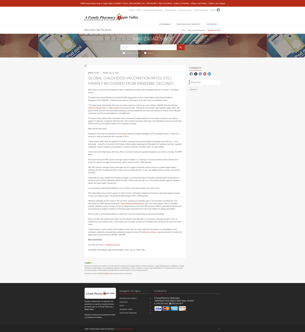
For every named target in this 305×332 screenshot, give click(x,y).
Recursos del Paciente (188, 24)
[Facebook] (218, 10)
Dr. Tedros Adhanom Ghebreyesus (131, 203)
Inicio (183, 30)
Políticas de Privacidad (128, 313)
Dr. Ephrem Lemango (148, 232)
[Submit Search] (181, 47)
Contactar (211, 24)
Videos (150, 53)
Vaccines (193, 89)
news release (114, 108)
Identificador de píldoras (153, 10)
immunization (122, 133)
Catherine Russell (95, 108)
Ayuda (139, 10)
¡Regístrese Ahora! (201, 10)
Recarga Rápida (170, 10)
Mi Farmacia (165, 24)
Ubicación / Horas (185, 10)
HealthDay (106, 274)
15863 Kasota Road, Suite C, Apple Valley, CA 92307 (100, 3)
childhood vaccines (113, 245)
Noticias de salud (133, 53)
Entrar (213, 10)
